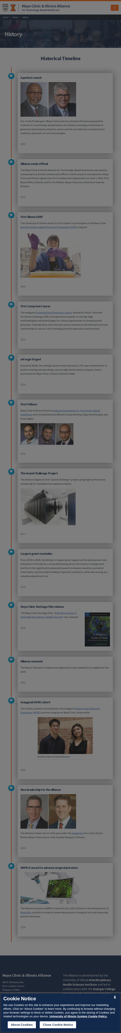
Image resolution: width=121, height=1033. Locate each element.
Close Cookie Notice (58, 1024)
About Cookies (22, 1024)
